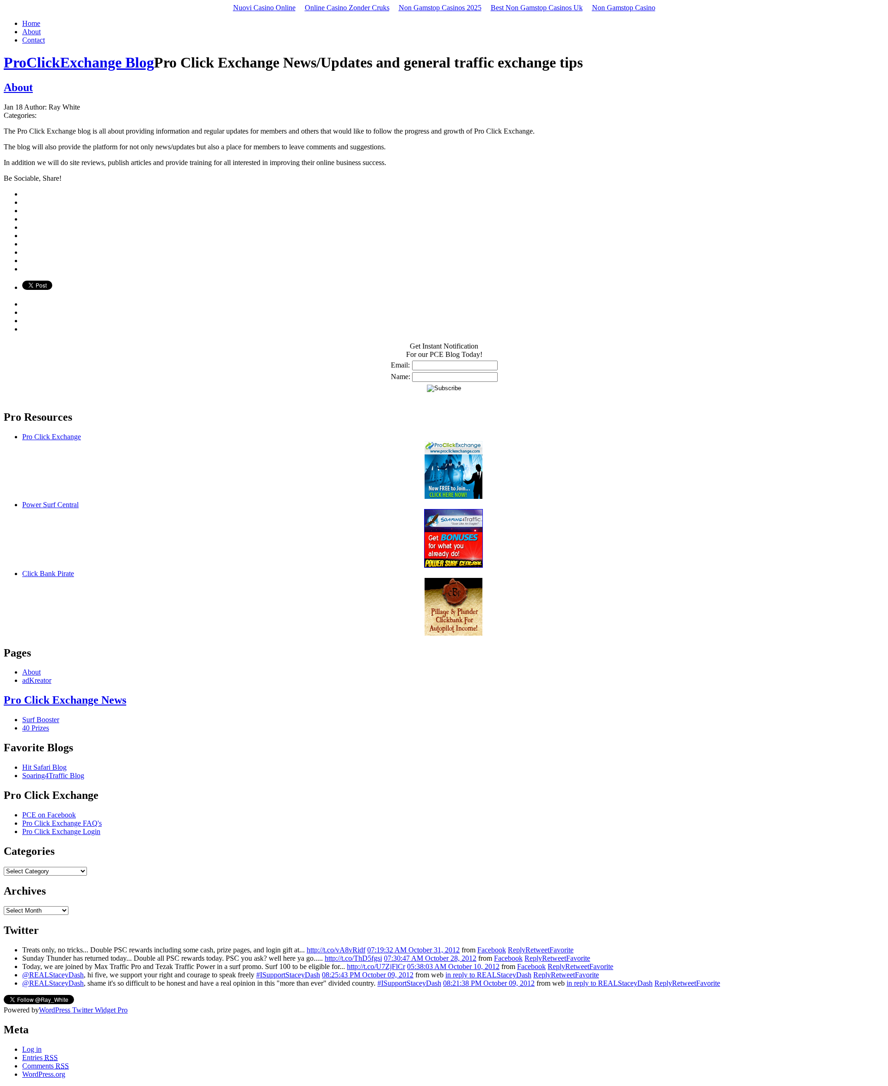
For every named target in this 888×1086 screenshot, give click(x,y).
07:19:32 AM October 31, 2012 (413, 950)
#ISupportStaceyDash (288, 975)
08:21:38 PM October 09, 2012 (489, 983)
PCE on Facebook (49, 815)
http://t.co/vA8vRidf (336, 950)
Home (31, 23)
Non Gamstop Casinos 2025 (440, 8)
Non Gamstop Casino (623, 8)
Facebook (491, 950)
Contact (33, 40)
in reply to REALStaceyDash (488, 975)
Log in (32, 1049)
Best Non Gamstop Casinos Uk (537, 8)
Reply (516, 950)
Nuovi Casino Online (264, 8)
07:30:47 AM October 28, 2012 (430, 958)
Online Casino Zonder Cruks (347, 8)
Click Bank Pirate (48, 573)
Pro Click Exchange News (65, 700)
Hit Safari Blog (44, 767)
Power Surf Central (50, 505)
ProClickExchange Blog (79, 62)
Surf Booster (40, 720)
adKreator (36, 680)
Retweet (537, 950)
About (31, 32)
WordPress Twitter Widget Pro (83, 1010)
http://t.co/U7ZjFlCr (376, 966)
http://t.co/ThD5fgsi (353, 958)
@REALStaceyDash (53, 975)
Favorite (561, 950)
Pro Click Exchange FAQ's (62, 823)
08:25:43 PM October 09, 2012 (367, 975)
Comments (45, 1066)
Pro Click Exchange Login (61, 831)
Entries (40, 1057)
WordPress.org (43, 1074)
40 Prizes (35, 728)
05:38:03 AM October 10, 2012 (453, 966)
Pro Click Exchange (51, 437)
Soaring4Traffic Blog (53, 775)
